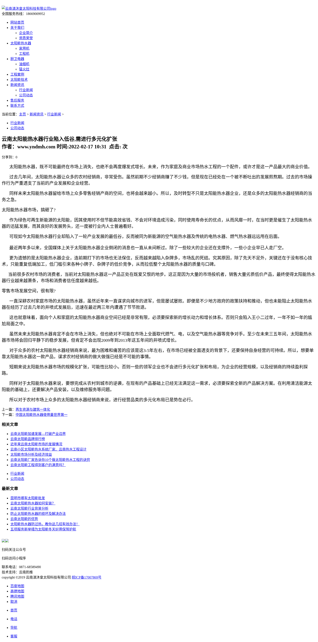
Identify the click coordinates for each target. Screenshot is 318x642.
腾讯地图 (17, 596)
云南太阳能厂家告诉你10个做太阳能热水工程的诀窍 (50, 460)
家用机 (24, 48)
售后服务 (17, 100)
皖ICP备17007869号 (86, 577)
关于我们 (17, 27)
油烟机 (24, 64)
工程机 (24, 53)
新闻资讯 (17, 85)
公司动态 (26, 95)
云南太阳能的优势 (24, 519)
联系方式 (17, 105)
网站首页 (17, 22)
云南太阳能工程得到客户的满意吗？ (38, 465)
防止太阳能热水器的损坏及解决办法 (38, 514)
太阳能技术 (19, 79)
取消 (13, 601)
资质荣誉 (26, 38)
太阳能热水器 (20, 43)
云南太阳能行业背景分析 (29, 508)
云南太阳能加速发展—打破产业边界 (38, 434)
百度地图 (17, 586)
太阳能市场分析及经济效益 (31, 454)
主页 (22, 114)
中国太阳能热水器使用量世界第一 (41, 415)
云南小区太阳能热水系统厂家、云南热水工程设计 (48, 449)
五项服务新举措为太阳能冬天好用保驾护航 (43, 529)
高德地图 (17, 591)
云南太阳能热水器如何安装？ (32, 503)
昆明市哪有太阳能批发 (27, 498)
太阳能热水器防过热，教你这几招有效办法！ (45, 524)
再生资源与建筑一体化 (33, 409)
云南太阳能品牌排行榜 (27, 439)
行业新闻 (26, 90)
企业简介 (26, 33)
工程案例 (17, 74)
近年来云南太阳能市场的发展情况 (36, 444)
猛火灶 (24, 69)
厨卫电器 (17, 59)
